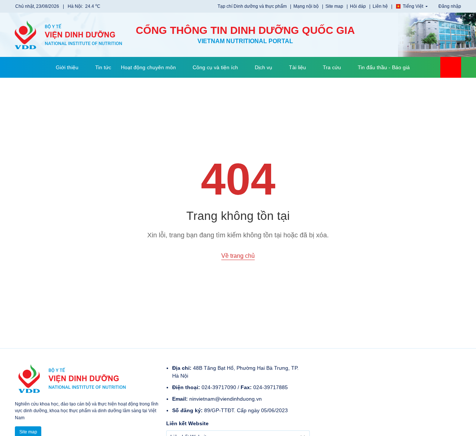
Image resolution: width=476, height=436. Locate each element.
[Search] (450, 67)
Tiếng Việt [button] (413, 6)
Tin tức (103, 67)
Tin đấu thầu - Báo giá (384, 67)
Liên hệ (381, 6)
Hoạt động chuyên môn (148, 67)
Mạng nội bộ (306, 6)
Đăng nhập (449, 6)
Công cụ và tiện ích (215, 67)
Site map (334, 6)
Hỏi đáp (358, 6)
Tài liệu (297, 67)
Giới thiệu (67, 67)
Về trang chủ (238, 256)
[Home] (40, 67)
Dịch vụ (263, 67)
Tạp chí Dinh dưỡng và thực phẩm (253, 6)
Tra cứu (332, 67)
